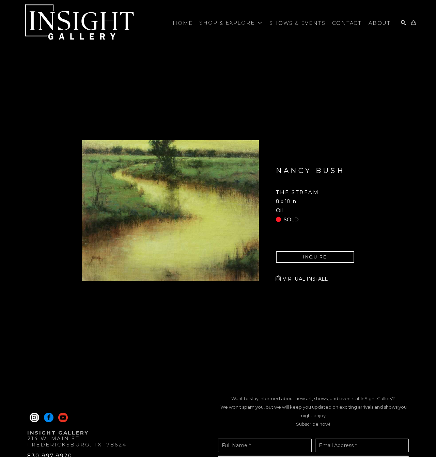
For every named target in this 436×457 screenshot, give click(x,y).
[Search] (403, 23)
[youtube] (63, 417)
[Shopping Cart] (413, 23)
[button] (231, 23)
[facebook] (48, 417)
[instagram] (34, 417)
